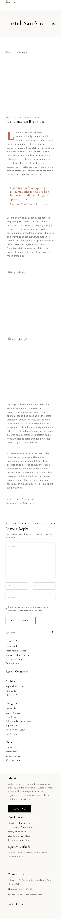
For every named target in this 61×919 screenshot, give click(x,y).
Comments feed (14, 756)
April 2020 (11, 691)
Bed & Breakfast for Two (18, 655)
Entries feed (12, 752)
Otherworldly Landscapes (18, 721)
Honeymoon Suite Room (20, 827)
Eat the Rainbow (14, 659)
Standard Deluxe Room (19, 836)
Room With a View (15, 730)
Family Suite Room (17, 832)
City (25, 503)
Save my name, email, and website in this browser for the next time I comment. (28, 609)
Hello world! (11, 646)
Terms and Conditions (18, 840)
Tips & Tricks (12, 734)
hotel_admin (33, 117)
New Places (11, 717)
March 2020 (12, 695)
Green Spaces (13, 663)
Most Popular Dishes (16, 651)
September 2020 (14, 686)
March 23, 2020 (14, 117)
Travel (31, 503)
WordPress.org (13, 760)
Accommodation (14, 503)
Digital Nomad (13, 499)
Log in (9, 747)
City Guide (11, 708)
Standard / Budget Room (20, 823)
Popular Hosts (28, 499)
